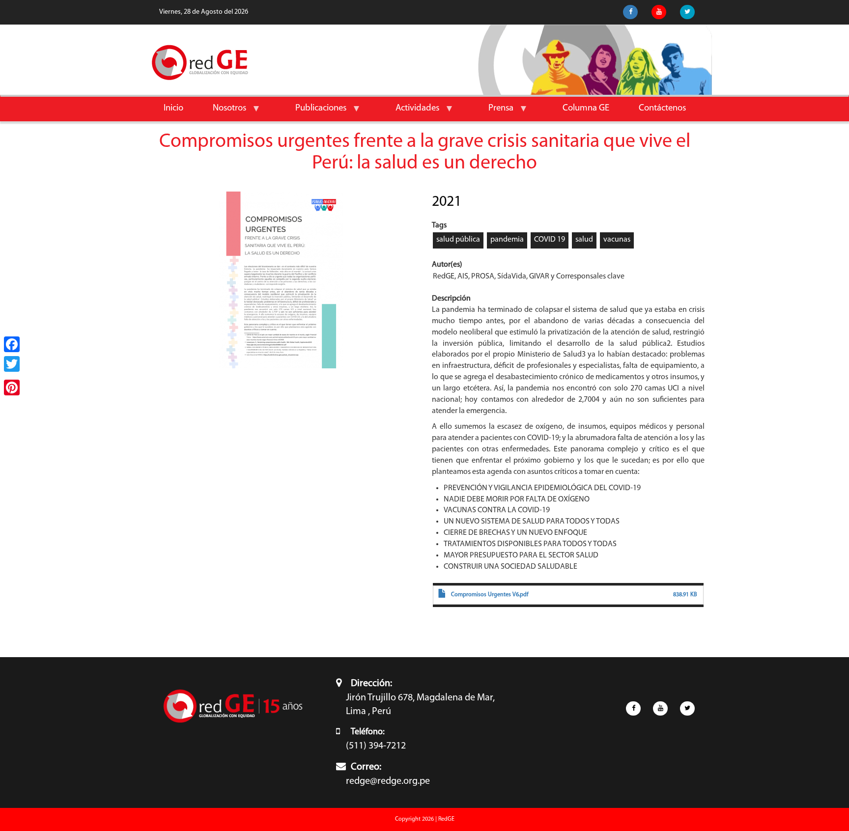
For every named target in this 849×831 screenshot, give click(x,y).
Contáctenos (662, 108)
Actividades (410, 112)
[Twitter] (12, 364)
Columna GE (586, 108)
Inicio (173, 108)
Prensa (493, 112)
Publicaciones (313, 112)
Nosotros (222, 112)
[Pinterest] (12, 387)
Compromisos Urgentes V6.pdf (490, 595)
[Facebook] (12, 344)
